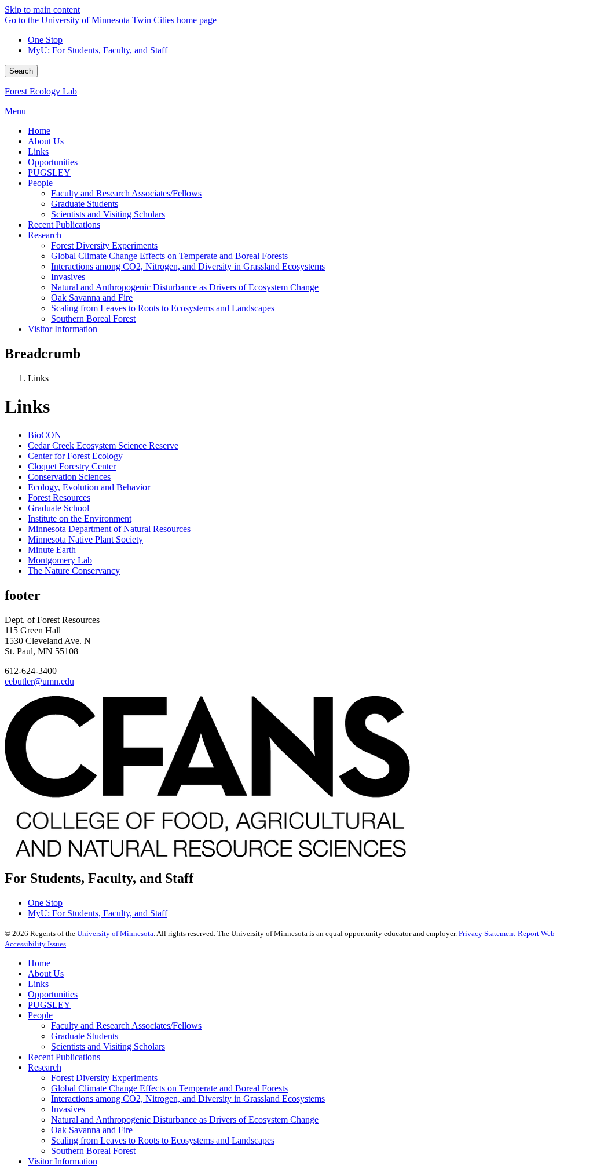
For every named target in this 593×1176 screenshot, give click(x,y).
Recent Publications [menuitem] (64, 225)
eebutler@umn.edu (39, 681)
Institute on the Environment (79, 518)
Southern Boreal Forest (93, 1151)
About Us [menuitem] (46, 141)
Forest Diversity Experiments (104, 1078)
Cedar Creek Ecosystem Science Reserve (103, 445)
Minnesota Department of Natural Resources (109, 529)
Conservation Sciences (69, 477)
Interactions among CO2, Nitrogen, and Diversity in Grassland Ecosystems (188, 1099)
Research (44, 1067)
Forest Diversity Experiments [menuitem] (104, 245)
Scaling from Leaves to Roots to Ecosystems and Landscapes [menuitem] (162, 308)
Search (21, 71)
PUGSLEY (49, 1005)
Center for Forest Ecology (75, 456)
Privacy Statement (487, 933)
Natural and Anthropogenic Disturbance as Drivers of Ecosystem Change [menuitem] (185, 287)
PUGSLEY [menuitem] (49, 172)
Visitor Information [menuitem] (62, 329)
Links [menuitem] (38, 151)
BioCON (44, 435)
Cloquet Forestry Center (72, 466)
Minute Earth (52, 550)
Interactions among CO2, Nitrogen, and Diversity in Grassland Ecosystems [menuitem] (188, 266)
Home (39, 963)
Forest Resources (59, 498)
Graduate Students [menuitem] (84, 204)
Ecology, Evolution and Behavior (89, 487)
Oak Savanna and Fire (92, 1130)
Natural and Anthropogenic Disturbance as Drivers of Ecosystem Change (185, 1119)
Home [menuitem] (39, 131)
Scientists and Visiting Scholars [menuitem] (108, 214)
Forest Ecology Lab (41, 91)
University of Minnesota (115, 933)
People (40, 1015)
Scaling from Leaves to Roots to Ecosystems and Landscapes (162, 1140)
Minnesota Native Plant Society (85, 539)
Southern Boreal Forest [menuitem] (93, 318)
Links (38, 984)
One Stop (45, 40)
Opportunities (53, 994)
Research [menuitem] (44, 235)
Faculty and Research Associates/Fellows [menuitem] (126, 193)
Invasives (68, 1109)
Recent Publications (64, 1057)
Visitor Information (62, 1161)
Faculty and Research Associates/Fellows (126, 1026)
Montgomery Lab (60, 560)
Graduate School (58, 508)
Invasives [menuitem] (68, 277)
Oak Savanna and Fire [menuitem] (92, 298)
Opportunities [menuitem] (53, 162)
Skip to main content (42, 9)
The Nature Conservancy (74, 571)
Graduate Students (84, 1036)
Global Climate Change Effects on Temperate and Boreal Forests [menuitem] (169, 256)
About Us (46, 973)
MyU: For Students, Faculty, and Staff (97, 50)
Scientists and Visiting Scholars (108, 1046)
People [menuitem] (40, 183)
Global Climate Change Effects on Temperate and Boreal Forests (169, 1088)
